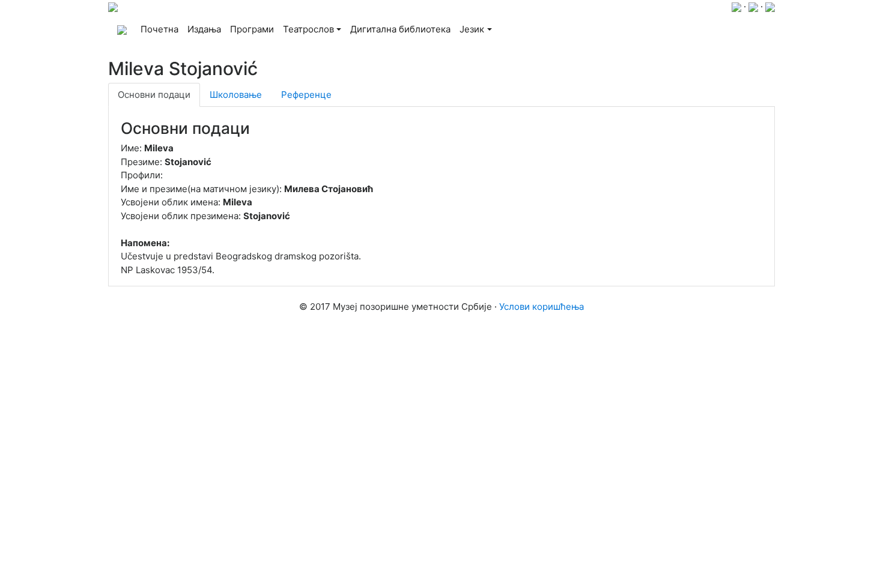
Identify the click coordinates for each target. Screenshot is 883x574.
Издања (204, 29)
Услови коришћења (541, 306)
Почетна (162, 29)
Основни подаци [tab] (154, 94)
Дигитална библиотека (400, 29)
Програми (252, 29)
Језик (472, 29)
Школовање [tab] (236, 94)
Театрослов (308, 29)
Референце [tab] (306, 94)
